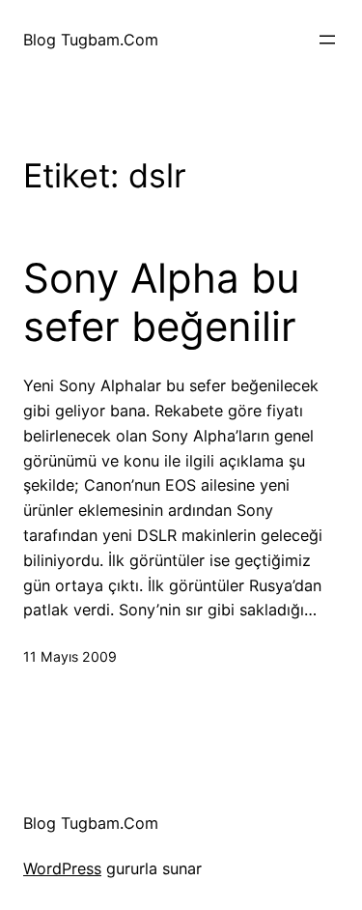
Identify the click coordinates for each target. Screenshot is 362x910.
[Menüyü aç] (327, 39)
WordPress (62, 868)
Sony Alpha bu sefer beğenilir (161, 302)
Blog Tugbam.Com (90, 39)
